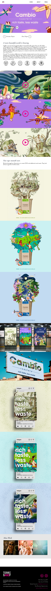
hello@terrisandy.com (43, 584)
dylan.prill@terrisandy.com (42, 588)
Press (46, 2)
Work (31, 2)
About (38, 2)
